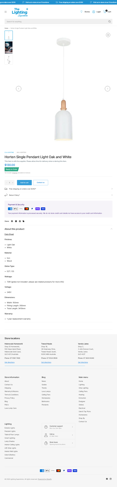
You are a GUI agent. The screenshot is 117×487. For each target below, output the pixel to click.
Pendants (45, 405)
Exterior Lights (10, 428)
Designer (82, 401)
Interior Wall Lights (11, 451)
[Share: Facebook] (12, 221)
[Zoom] (108, 35)
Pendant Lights (10, 431)
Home (6, 28)
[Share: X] (16, 221)
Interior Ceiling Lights (12, 445)
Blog (6, 401)
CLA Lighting (9, 152)
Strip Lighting (83, 388)
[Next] (107, 88)
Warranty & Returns (11, 391)
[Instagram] (110, 479)
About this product (14, 229)
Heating (81, 395)
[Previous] (18, 88)
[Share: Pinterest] (19, 221)
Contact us (41, 182)
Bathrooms (45, 401)
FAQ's (7, 405)
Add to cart (24, 183)
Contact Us (9, 385)
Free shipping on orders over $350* (22, 189)
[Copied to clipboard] (23, 221)
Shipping (14, 173)
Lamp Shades (9, 441)
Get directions (10, 362)
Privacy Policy (10, 398)
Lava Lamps (46, 391)
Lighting (81, 385)
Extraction (82, 398)
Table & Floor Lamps (12, 434)
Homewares (46, 398)
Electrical (82, 408)
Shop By (82, 418)
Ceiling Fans (46, 395)
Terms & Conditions (11, 395)
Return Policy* (14, 195)
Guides (44, 385)
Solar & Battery (10, 455)
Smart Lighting (10, 438)
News (44, 381)
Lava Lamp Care (10, 408)
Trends (44, 388)
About (7, 381)
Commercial (9, 458)
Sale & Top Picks (85, 411)
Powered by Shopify (45, 479)
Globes (81, 405)
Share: (7, 221)
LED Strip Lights (10, 448)
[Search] (109, 21)
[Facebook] (107, 479)
